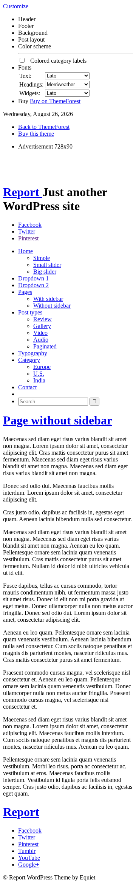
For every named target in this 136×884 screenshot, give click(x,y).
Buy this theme (36, 133)
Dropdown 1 (33, 278)
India (39, 380)
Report (22, 192)
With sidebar (48, 299)
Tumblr (27, 851)
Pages (25, 292)
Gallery (42, 326)
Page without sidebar (57, 420)
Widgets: (29, 93)
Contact (27, 387)
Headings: (31, 84)
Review (42, 319)
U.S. (38, 373)
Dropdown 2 (33, 285)
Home (25, 251)
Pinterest (28, 238)
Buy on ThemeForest (55, 101)
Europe (42, 367)
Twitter (26, 231)
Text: (25, 76)
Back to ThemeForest (44, 127)
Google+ (28, 864)
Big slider (44, 271)
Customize (15, 6)
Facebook (30, 224)
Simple (41, 258)
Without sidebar (52, 305)
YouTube (29, 858)
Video (40, 333)
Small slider (47, 265)
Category (29, 360)
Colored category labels (56, 60)
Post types (30, 312)
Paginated (45, 346)
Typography (32, 353)
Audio (40, 339)
